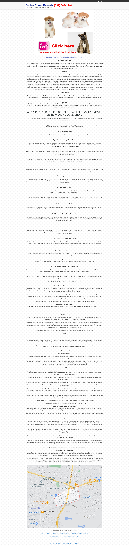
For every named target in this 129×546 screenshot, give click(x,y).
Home (75, 6)
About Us (80, 6)
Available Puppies (89, 6)
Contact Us (99, 6)
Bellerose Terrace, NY (52, 540)
